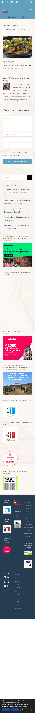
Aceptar (6, 710)
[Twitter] (8, 574)
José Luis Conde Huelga (12, 29)
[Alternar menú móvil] (31, 10)
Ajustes (24, 710)
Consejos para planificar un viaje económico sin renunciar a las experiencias (16, 192)
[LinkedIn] (8, 577)
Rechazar (15, 710)
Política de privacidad (11, 155)
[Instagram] (5, 577)
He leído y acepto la (15, 153)
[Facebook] (5, 574)
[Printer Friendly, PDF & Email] (9, 61)
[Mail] (8, 586)
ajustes (25, 706)
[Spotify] (5, 586)
